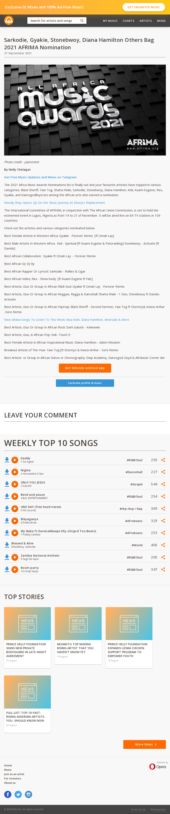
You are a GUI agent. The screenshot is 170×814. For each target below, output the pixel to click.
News (7, 770)
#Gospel (136, 484)
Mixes (161, 21)
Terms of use (138, 809)
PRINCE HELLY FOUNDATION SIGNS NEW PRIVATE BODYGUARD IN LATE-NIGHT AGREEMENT (26, 650)
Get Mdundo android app (85, 368)
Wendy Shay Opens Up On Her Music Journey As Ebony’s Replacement (54, 202)
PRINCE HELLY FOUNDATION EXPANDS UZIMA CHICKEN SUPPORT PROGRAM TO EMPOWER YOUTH (127, 650)
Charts (128, 21)
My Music (110, 21)
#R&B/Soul (135, 460)
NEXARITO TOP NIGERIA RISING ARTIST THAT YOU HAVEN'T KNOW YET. (75, 648)
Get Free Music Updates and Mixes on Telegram (40, 177)
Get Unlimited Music (144, 7)
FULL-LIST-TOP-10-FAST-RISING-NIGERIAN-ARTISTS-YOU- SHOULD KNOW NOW (25, 716)
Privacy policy (158, 809)
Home (8, 765)
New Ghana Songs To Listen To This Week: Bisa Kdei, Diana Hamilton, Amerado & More (66, 319)
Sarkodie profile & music (85, 383)
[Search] (81, 20)
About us (10, 783)
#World (137, 545)
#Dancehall (134, 472)
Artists (146, 21)
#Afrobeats (134, 521)
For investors (12, 778)
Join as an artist (14, 774)
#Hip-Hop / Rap (131, 509)
